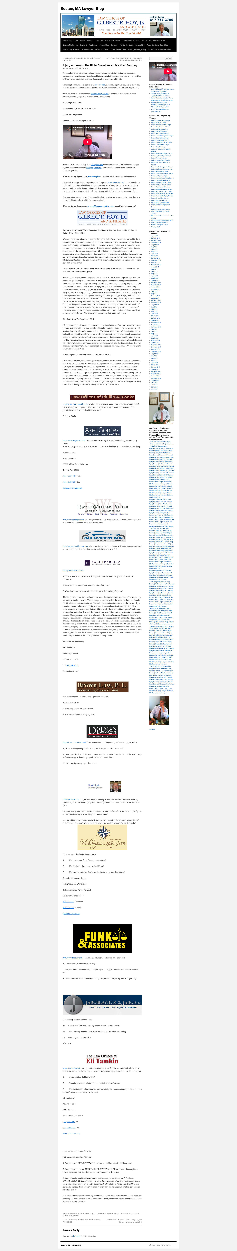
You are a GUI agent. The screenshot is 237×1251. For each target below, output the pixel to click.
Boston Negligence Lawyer (109, 1213)
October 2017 (155, 262)
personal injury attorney (100, 93)
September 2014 (156, 327)
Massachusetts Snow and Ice (159, 222)
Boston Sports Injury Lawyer (159, 198)
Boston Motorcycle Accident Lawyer (162, 173)
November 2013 (156, 347)
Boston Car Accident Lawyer (159, 138)
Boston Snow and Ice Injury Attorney (162, 193)
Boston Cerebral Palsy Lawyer (160, 140)
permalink (76, 1215)
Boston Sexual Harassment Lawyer (161, 189)
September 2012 (156, 378)
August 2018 (155, 245)
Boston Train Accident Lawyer (160, 200)
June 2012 (154, 385)
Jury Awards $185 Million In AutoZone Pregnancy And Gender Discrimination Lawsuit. (124, 59)
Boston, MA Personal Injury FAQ (75, 45)
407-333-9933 (68, 907)
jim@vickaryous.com (71, 913)
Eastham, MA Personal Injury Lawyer (161, 497)
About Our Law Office (118, 49)
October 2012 (155, 376)
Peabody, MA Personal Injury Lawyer (161, 624)
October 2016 (155, 287)
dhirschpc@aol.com (71, 799)
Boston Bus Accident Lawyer (160, 133)
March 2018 (154, 256)
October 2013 (155, 349)
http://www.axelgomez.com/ (74, 440)
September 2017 (156, 265)
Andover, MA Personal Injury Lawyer (161, 444)
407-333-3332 (68, 901)
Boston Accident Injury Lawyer (89, 1213)
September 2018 (156, 242)
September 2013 (156, 351)
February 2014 (155, 340)
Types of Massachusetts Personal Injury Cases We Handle (144, 40)
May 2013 (154, 360)
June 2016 (154, 291)
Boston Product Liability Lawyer (160, 185)
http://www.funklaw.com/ (73, 957)
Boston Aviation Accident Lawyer (161, 125)
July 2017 (154, 269)
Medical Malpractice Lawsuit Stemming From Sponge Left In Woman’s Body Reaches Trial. (160, 104)
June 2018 (154, 249)
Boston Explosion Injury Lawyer (161, 156)
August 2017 (155, 267)
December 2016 (156, 282)
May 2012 (154, 387)
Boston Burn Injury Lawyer (159, 131)
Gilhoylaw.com (97, 164)
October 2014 (155, 325)
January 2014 (155, 342)
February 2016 (155, 296)
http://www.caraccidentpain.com (75, 546)
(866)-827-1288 (69, 1127)
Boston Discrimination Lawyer (160, 145)
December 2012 (156, 371)
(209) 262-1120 (69, 482)
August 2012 (155, 380)
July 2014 (154, 329)
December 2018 (156, 240)
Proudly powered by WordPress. (161, 1245)
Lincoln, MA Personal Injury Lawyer (160, 568)
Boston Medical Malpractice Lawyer (162, 167)
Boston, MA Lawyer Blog (82, 8)
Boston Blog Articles (70, 40)
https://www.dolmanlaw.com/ (74, 742)
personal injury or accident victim (101, 206)
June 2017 (154, 271)
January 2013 (155, 369)
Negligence (93, 45)
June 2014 (154, 331)
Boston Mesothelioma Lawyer (160, 171)
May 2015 (154, 311)
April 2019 (154, 236)
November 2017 (156, 260)
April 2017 (154, 276)
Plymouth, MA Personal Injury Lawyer (161, 626)
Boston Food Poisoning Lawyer (160, 160)
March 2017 (154, 278)
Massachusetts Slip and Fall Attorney (162, 220)
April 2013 (154, 362)
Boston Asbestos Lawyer (158, 122)
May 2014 (154, 334)
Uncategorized (155, 227)
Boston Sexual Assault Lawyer (160, 187)
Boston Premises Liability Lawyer (161, 182)
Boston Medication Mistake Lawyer (161, 169)
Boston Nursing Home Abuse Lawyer (162, 178)
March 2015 (154, 316)
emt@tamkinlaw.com (71, 1133)
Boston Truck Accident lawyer (160, 202)
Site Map (152, 729)
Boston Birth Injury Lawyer (159, 129)
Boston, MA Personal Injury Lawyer (107, 40)
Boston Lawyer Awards (71, 49)
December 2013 (156, 345)
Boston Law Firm (86, 40)
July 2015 (154, 307)
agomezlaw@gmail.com (72, 487)
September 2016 (156, 289)
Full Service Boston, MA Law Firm (132, 45)
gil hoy (87, 68)
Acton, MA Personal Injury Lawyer (159, 441)
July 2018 (154, 247)
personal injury (94, 176)
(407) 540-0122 (72, 665)
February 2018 (155, 258)
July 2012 (154, 382)
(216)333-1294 (69, 1121)
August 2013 (155, 354)
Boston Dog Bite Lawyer (158, 147)
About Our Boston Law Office (157, 45)
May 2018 (154, 251)
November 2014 (156, 322)
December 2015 (156, 300)
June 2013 (154, 358)
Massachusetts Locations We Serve (95, 49)
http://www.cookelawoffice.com (76, 404)
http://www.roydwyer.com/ (73, 519)
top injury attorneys (93, 167)
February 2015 (155, 318)
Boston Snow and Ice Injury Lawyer (162, 196)
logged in (76, 1236)
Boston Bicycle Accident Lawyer (161, 127)
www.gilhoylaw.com (116, 182)
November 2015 (156, 302)
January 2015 (155, 320)
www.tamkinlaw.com (71, 1068)
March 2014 (154, 338)
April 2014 (154, 336)
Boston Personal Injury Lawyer (129, 1213)
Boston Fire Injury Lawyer (159, 158)
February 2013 (155, 367)
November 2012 (156, 374)
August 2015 (155, 305)
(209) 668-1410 (69, 476)
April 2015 (154, 314)
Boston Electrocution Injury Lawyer (161, 153)
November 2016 (156, 285)
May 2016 (154, 293)
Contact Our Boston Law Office (159, 49)
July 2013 (154, 356)
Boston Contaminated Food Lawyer (161, 142)
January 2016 (155, 298)
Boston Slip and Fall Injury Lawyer (161, 191)
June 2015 (154, 309)
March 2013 (154, 365)
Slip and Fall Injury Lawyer (159, 225)
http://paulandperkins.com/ (73, 570)
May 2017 (154, 273)
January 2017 (155, 280)
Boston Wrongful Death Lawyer (160, 209)
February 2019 (155, 238)
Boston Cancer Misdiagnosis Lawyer (162, 136)
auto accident (100, 84)
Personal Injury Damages (108, 45)
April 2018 (154, 253)
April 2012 (154, 389)
